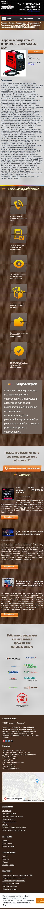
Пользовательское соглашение (14, 830)
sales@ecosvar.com (34, 11)
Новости (5, 859)
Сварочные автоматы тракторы (13, 878)
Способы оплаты (8, 819)
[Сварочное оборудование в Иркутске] (7, 9)
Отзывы (5, 825)
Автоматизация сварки (10, 883)
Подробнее (6, 905)
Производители (8, 865)
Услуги (4, 856)
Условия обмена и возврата (12, 816)
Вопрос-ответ (7, 843)
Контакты (5, 840)
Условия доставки (9, 813)
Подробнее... (9, 517)
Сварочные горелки (9, 889)
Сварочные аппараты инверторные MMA (17, 875)
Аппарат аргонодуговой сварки (13, 881)
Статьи (5, 862)
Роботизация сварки (9, 886)
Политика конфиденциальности (14, 827)
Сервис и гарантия (9, 822)
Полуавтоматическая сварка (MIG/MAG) (15, 25)
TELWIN (31, 64)
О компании (6, 811)
